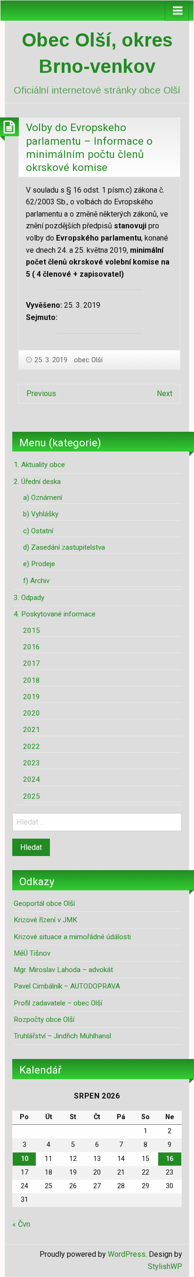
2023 (31, 763)
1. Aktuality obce (39, 464)
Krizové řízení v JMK (45, 920)
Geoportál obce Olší (44, 903)
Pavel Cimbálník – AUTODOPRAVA (67, 986)
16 (169, 1159)
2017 (31, 663)
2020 (31, 713)
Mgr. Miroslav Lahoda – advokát (63, 970)
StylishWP (165, 1266)
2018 (31, 680)
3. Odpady (29, 597)
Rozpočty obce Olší (44, 1019)
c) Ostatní (38, 531)
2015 (31, 630)
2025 (31, 796)
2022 (31, 746)
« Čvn (21, 1224)
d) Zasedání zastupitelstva (64, 547)
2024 (31, 779)
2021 (31, 729)
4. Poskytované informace (55, 614)
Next (164, 393)
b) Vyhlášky (40, 514)
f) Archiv (36, 580)
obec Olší (88, 360)
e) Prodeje (39, 564)
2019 (31, 697)
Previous (41, 393)
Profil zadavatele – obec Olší (58, 1003)
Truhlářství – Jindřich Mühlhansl (62, 1036)
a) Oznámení (42, 497)
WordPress (127, 1254)
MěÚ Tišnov (32, 953)
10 (24, 1159)
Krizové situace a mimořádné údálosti (72, 937)
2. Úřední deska (37, 481)
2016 (31, 647)
